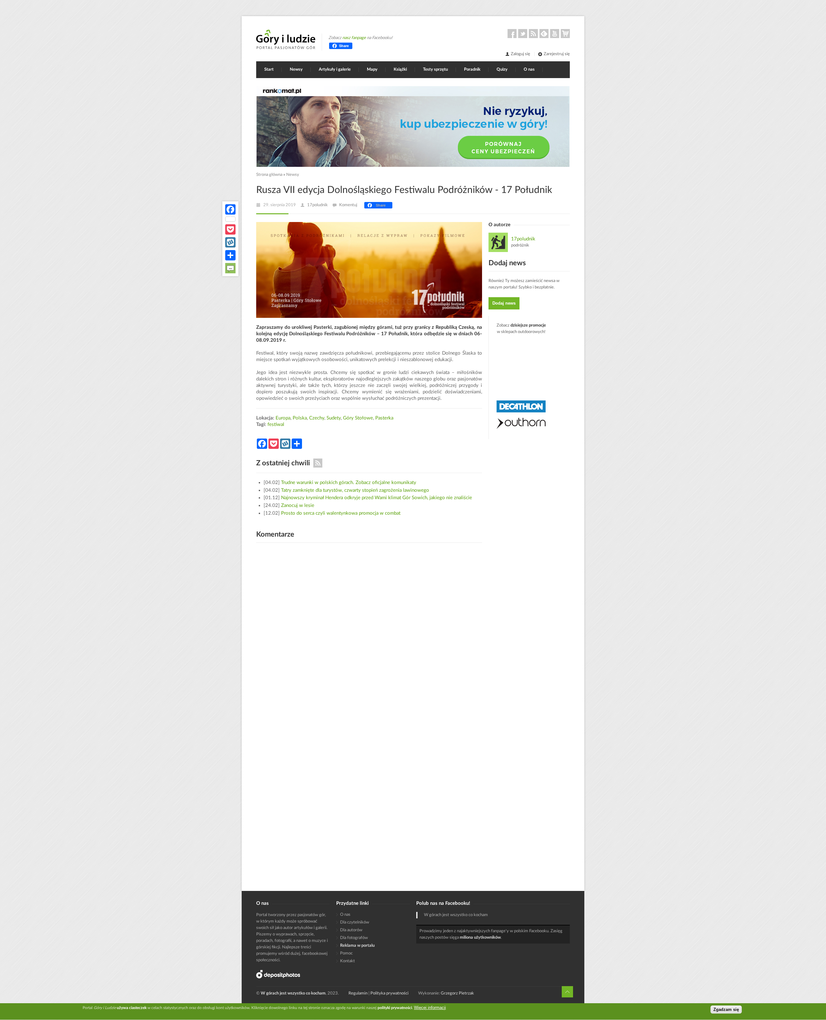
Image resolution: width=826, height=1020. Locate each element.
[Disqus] (369, 630)
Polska (300, 418)
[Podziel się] (230, 255)
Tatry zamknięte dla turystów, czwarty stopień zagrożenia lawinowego (355, 490)
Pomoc (346, 953)
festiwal (275, 424)
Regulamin (358, 993)
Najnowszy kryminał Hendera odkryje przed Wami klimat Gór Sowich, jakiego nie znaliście (376, 497)
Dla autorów (351, 930)
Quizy (502, 69)
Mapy (372, 69)
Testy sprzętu (435, 69)
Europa (283, 418)
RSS (533, 33)
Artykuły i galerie (335, 69)
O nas (529, 69)
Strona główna (269, 175)
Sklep (565, 33)
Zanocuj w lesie (297, 505)
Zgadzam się (726, 1009)
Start (269, 69)
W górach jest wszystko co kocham (456, 915)
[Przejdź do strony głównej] (285, 39)
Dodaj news (504, 303)
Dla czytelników (354, 922)
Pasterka (384, 418)
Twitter (522, 33)
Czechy (316, 418)
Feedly (544, 33)
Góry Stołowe (358, 418)
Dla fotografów (354, 938)
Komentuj (348, 205)
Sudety (334, 418)
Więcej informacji (430, 1007)
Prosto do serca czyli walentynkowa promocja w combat (340, 513)
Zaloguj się (520, 54)
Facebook (512, 33)
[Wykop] (230, 242)
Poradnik (472, 69)
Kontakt (347, 961)
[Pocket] (230, 229)
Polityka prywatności (389, 993)
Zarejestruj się (557, 54)
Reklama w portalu (357, 946)
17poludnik (317, 205)
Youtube (554, 33)
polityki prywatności (395, 1008)
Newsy (296, 69)
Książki (400, 69)
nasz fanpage (354, 38)
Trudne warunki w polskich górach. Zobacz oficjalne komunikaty (348, 482)
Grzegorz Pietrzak (457, 993)
